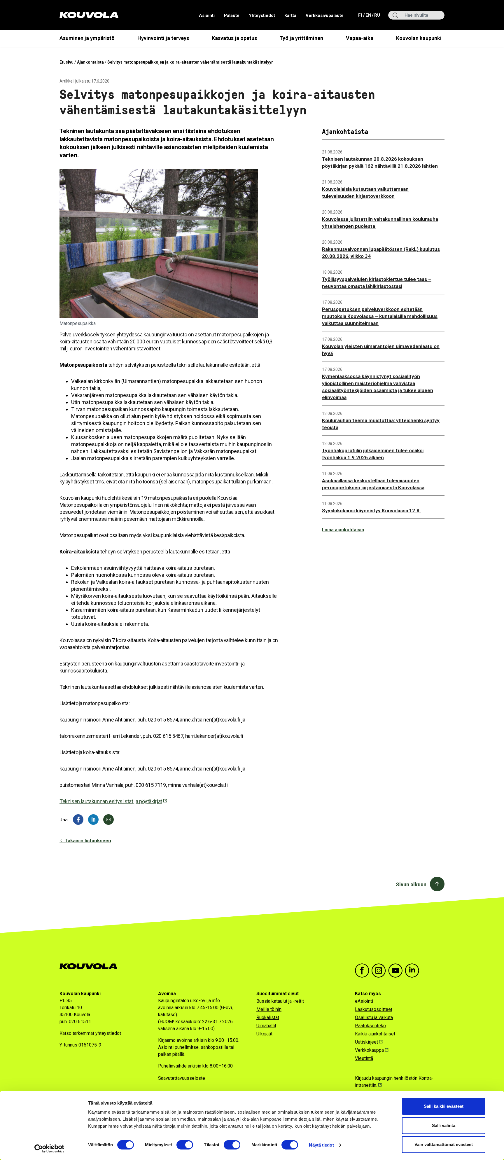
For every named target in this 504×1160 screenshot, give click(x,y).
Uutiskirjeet (366, 1042)
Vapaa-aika (359, 38)
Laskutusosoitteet (373, 1009)
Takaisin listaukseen (87, 840)
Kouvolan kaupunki (419, 38)
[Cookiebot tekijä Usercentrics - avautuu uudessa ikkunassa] (49, 1148)
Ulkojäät (264, 1034)
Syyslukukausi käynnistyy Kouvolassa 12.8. (371, 510)
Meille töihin (268, 1009)
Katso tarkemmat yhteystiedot (90, 1033)
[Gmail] (108, 819)
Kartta (290, 15)
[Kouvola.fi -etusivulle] (91, 966)
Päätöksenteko (370, 1025)
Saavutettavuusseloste (181, 1078)
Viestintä (364, 1058)
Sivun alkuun (411, 884)
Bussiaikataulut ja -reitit (280, 1001)
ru (376, 15)
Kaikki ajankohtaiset (375, 1034)
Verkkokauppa (369, 1050)
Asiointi (207, 15)
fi (360, 15)
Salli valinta (443, 1125)
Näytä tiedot (321, 1144)
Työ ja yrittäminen (301, 38)
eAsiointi (364, 1001)
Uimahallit (266, 1025)
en (368, 15)
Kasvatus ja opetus (234, 38)
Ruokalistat (267, 1017)
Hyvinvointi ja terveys (163, 38)
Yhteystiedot (262, 15)
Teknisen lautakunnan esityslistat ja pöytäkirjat (111, 801)
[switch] (184, 1144)
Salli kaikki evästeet (443, 1106)
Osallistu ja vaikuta (374, 1017)
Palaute (231, 15)
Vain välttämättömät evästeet (443, 1144)
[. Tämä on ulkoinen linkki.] (93, 819)
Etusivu (67, 62)
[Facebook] (78, 819)
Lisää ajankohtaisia (343, 529)
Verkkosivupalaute (325, 15)
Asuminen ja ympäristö (87, 38)
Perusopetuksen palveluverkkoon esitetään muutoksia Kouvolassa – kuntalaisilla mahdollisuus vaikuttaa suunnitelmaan (380, 316)
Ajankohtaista (90, 62)
